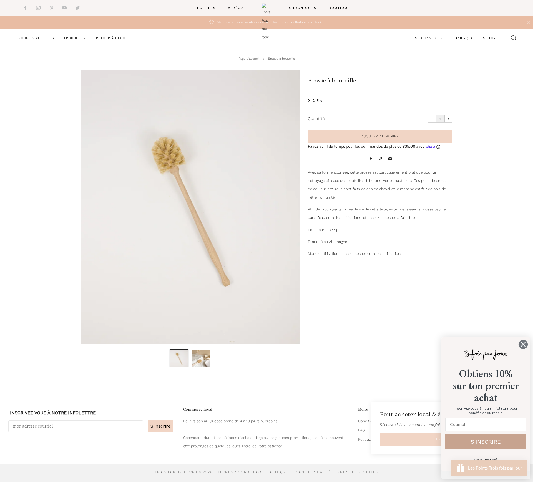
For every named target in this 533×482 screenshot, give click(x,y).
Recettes (205, 8)
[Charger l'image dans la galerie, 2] (201, 358)
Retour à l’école (113, 38)
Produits (73, 38)
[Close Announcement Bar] (528, 22)
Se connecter (429, 38)
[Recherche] (512, 39)
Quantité (316, 119)
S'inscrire (160, 426)
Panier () (463, 38)
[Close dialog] (523, 344)
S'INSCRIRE (486, 441)
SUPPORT (490, 38)
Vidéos (236, 8)
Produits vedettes (35, 38)
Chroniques (302, 8)
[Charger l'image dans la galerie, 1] (179, 358)
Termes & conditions (240, 472)
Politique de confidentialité (299, 472)
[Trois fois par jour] (266, 8)
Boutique (339, 8)
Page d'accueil (248, 59)
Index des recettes (357, 472)
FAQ (361, 430)
